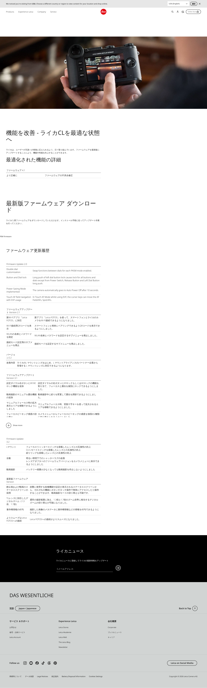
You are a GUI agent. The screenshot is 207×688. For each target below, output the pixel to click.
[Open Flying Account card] (178, 12)
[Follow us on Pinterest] (55, 663)
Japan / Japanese (27, 608)
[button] (195, 608)
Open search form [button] (172, 12)
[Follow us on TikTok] (43, 663)
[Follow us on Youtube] (31, 663)
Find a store (183, 12)
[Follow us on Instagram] (25, 663)
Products (10, 11)
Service (53, 11)
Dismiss (199, 3)
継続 (193, 4)
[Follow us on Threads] (49, 663)
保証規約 (54, 676)
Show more (17, 425)
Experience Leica (25, 11)
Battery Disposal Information (73, 676)
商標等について (15, 676)
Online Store (192, 12)
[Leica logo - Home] (103, 12)
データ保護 (29, 676)
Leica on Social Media (182, 663)
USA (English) (174, 3)
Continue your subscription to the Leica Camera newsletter (118, 567)
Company (42, 11)
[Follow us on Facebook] (37, 663)
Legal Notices (42, 676)
